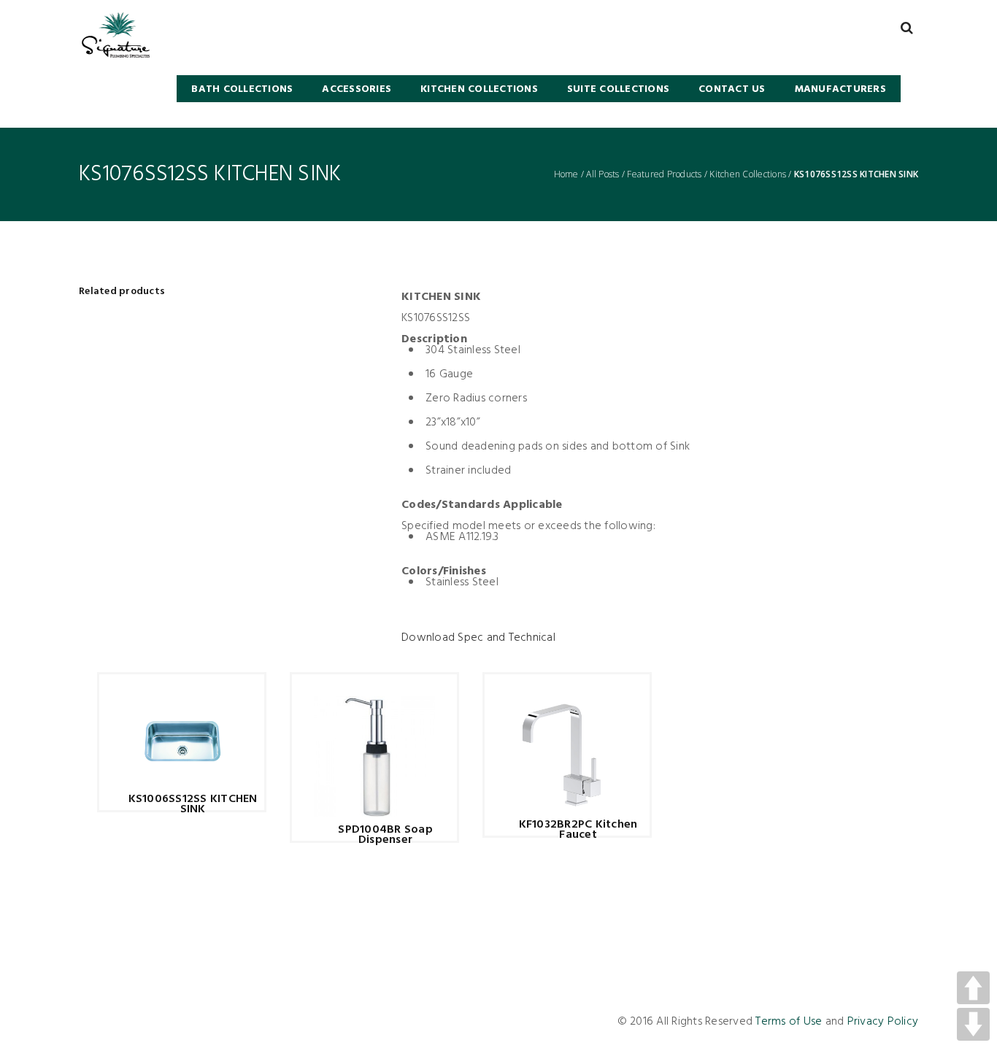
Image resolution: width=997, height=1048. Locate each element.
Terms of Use (788, 1021)
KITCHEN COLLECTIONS (479, 89)
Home (566, 174)
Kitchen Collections (747, 174)
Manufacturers (840, 89)
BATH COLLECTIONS (242, 89)
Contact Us (732, 89)
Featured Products (664, 174)
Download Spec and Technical (478, 637)
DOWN (973, 1024)
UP (973, 987)
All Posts (602, 174)
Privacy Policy (883, 1021)
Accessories (356, 89)
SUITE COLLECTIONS (618, 89)
